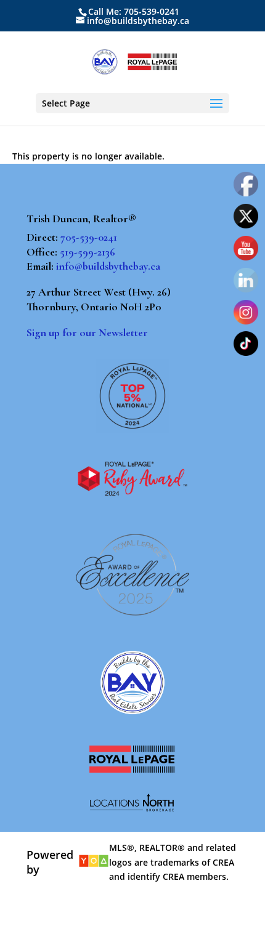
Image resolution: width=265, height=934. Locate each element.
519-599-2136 (87, 252)
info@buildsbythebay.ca (108, 266)
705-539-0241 (88, 237)
